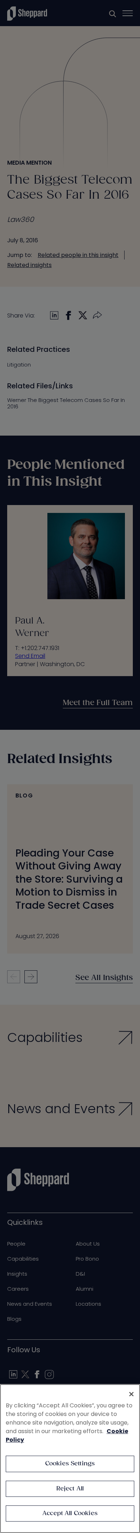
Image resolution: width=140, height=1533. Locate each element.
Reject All (70, 1488)
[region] (70, 1458)
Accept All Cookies (70, 1513)
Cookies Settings (70, 1463)
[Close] (131, 1394)
